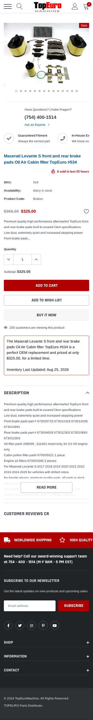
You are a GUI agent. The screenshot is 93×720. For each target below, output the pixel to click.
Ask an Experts (35, 125)
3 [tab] (26, 91)
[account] (75, 6)
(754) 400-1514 (40, 117)
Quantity (10, 249)
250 (12, 327)
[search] (20, 6)
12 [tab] (67, 91)
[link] (8, 625)
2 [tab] (21, 91)
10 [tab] (58, 91)
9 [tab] (53, 91)
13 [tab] (72, 91)
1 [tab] (16, 91)
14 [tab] (77, 91)
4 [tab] (30, 91)
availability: (12, 190)
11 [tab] (63, 91)
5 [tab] (35, 91)
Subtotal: (10, 272)
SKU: (8, 182)
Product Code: (14, 199)
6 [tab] (39, 91)
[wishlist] (86, 211)
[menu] (8, 6)
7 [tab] (44, 91)
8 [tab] (49, 91)
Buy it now (46, 315)
